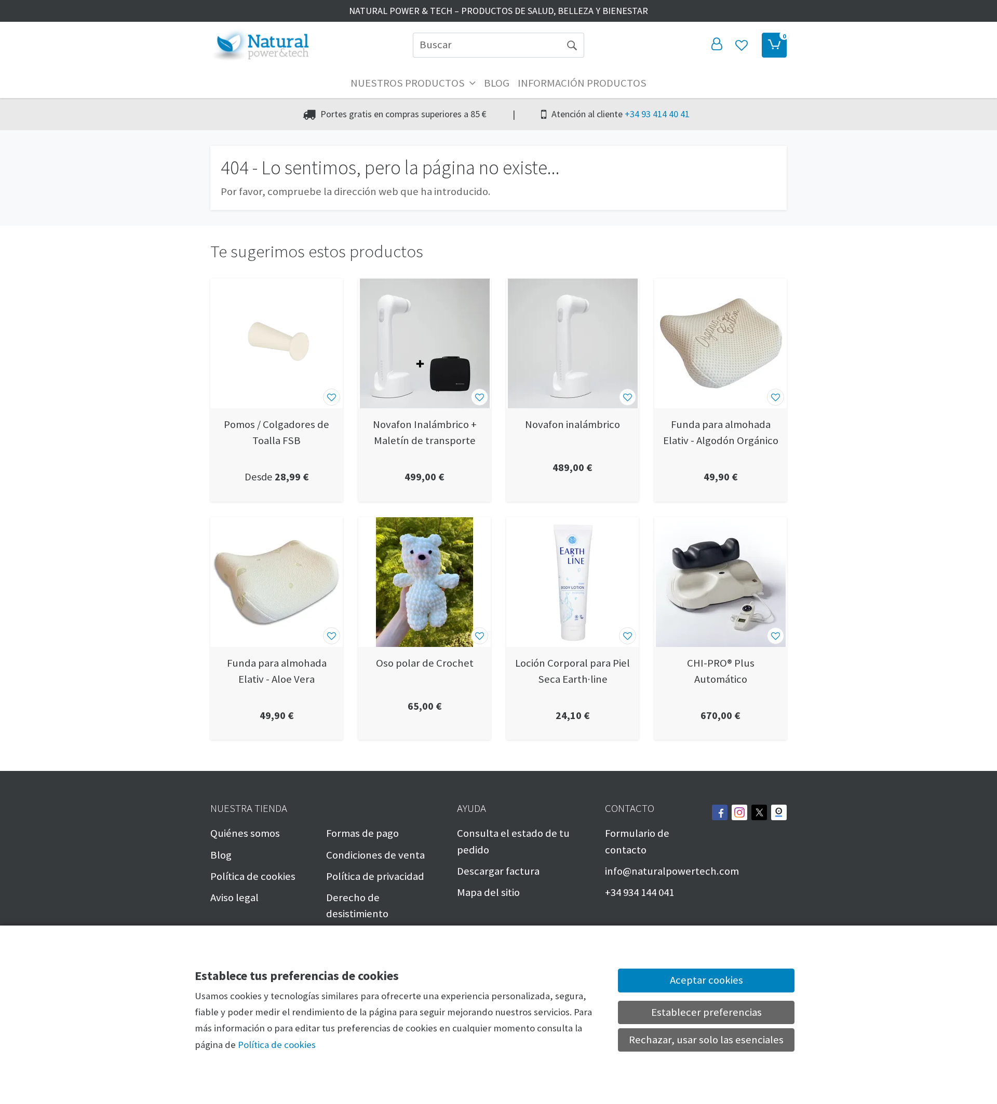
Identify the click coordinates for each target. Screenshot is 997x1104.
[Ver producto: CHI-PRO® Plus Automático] (720, 582)
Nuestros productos (409, 83)
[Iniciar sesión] (716, 45)
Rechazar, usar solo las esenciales (706, 1039)
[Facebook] (719, 812)
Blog (496, 83)
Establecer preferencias (706, 1012)
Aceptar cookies (706, 980)
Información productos (582, 83)
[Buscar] (571, 45)
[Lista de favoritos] (741, 45)
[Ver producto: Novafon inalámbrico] (572, 343)
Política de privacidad (375, 876)
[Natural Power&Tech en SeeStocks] (779, 812)
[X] (759, 812)
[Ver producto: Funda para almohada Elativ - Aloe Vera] (276, 582)
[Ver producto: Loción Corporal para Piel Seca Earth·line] (572, 582)
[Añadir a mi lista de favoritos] (331, 397)
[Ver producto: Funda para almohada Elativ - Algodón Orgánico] (720, 343)
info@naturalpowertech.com (672, 871)
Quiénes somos (245, 833)
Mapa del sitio (488, 892)
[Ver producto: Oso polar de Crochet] (424, 582)
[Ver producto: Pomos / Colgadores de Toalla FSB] (276, 343)
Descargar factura (498, 871)
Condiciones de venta (375, 855)
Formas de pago (362, 833)
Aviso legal (234, 897)
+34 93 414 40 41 (657, 114)
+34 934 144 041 (639, 892)
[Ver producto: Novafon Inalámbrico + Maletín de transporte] (424, 343)
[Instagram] (739, 812)
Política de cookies (252, 876)
